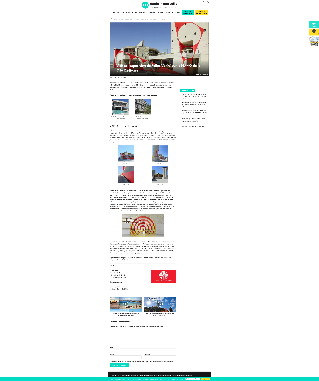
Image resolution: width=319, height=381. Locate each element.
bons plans (176, 12)
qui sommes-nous (178, 375)
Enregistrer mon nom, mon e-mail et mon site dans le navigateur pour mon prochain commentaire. (142, 361)
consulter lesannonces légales (201, 12)
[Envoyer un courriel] (115, 77)
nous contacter (167, 375)
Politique (120, 12)
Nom (112, 347)
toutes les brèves (187, 90)
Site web (147, 354)
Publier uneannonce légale (187, 12)
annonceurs (188, 375)
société (160, 12)
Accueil (114, 19)
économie (129, 12)
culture (167, 12)
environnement (140, 12)
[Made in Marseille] (159, 5)
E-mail (112, 354)
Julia (113, 77)
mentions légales (155, 375)
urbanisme (152, 12)
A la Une (120, 19)
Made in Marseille (130, 375)
